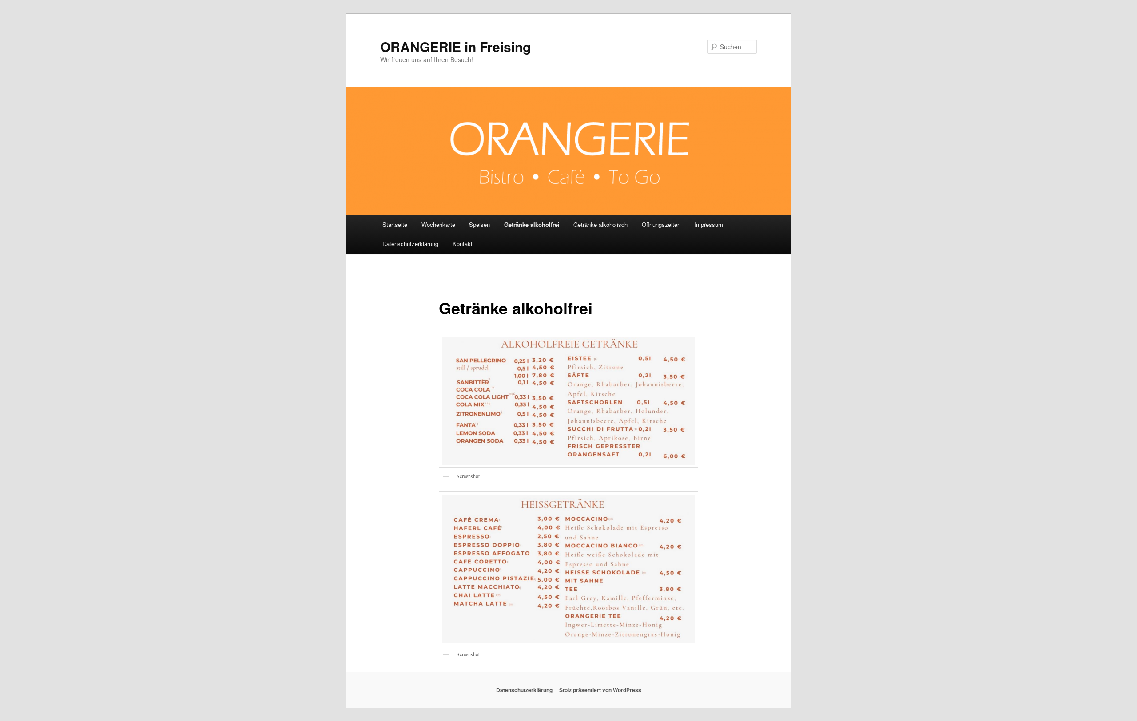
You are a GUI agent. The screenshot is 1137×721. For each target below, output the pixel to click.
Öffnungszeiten (661, 224)
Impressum (708, 224)
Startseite (394, 224)
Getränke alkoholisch (600, 224)
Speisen (479, 224)
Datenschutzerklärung (410, 243)
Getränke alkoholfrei (532, 224)
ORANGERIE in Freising (455, 46)
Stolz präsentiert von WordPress (600, 690)
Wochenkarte (438, 224)
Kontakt (463, 243)
